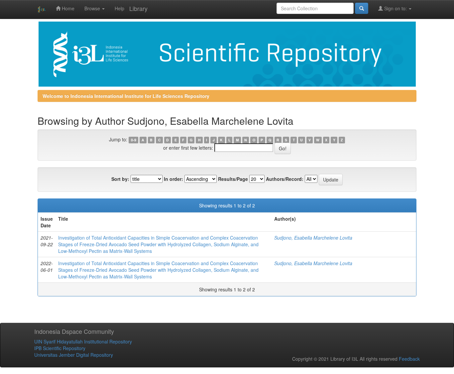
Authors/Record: (284, 179)
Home (67, 8)
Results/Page (233, 179)
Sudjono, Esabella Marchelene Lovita (313, 237)
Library (138, 8)
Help (119, 8)
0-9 (133, 139)
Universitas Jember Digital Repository (73, 354)
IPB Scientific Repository (59, 348)
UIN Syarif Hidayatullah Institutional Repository (83, 341)
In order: (173, 179)
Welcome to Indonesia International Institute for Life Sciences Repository (126, 96)
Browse (92, 8)
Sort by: (120, 179)
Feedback (409, 358)
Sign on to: (395, 8)
